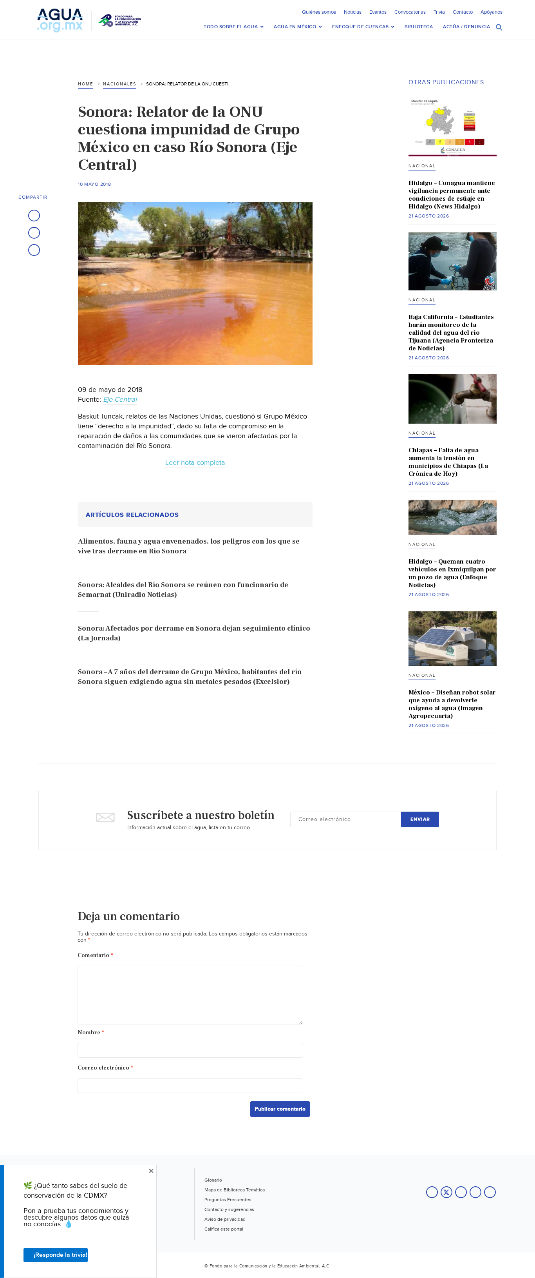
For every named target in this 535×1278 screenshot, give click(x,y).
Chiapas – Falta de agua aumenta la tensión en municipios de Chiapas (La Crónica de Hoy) (448, 462)
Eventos (378, 12)
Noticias (352, 12)
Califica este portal (223, 1229)
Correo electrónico (105, 1067)
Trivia (439, 12)
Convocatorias (410, 12)
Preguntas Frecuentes (227, 1199)
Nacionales (119, 84)
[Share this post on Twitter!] (34, 233)
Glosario (213, 1180)
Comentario (95, 955)
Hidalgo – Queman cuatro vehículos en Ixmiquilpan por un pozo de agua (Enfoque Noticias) (452, 573)
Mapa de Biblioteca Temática (234, 1190)
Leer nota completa (195, 463)
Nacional (422, 166)
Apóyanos (491, 12)
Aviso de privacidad (225, 1219)
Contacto (463, 12)
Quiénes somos (319, 12)
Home (85, 84)
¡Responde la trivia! (60, 1255)
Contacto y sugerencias (229, 1209)
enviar (420, 819)
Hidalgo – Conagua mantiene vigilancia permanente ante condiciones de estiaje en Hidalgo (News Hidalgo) (451, 194)
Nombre (91, 1032)
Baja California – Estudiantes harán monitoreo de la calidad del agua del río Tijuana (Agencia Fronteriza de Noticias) (451, 332)
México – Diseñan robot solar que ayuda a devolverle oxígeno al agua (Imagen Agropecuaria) (452, 704)
